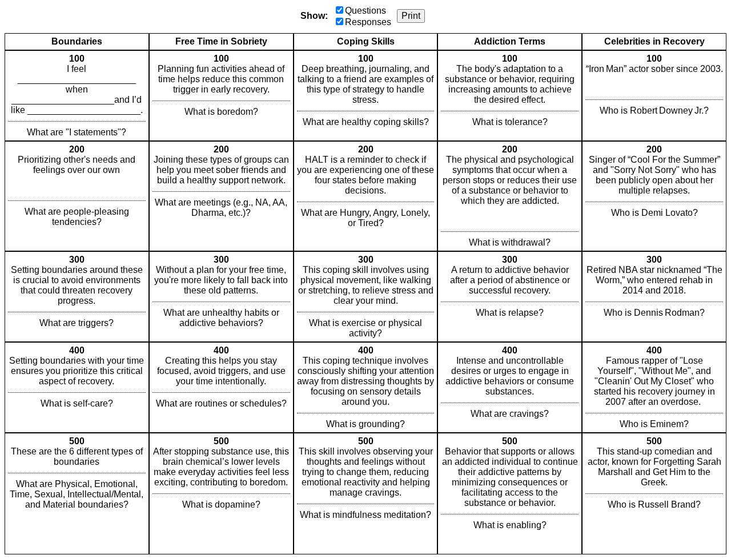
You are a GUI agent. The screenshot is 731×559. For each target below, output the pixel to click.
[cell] (77, 95)
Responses (368, 22)
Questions (365, 10)
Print (410, 16)
